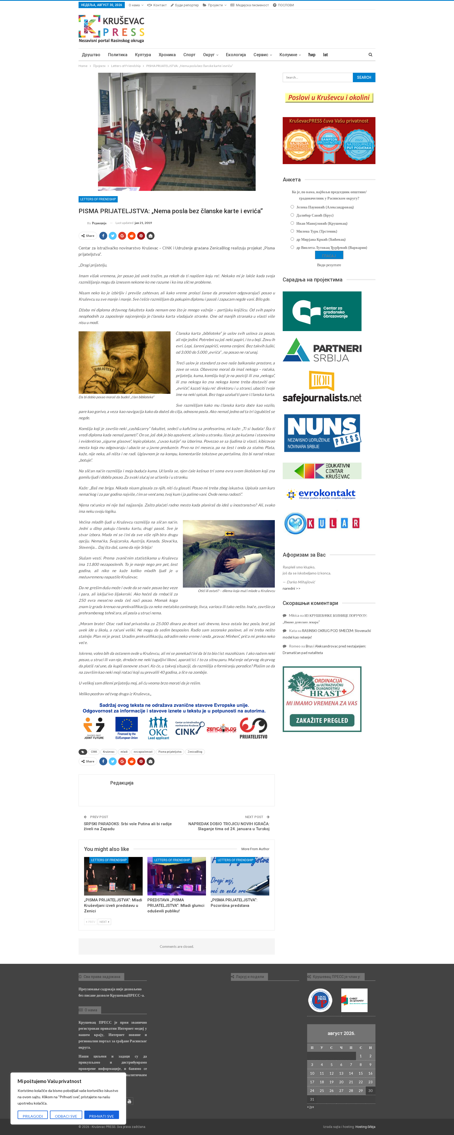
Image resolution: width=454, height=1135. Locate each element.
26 (331, 1091)
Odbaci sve (66, 1116)
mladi (124, 751)
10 (312, 1073)
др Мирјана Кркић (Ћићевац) (321, 239)
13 (341, 1073)
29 (361, 1091)
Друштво (91, 54)
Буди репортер (187, 5)
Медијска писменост (252, 5)
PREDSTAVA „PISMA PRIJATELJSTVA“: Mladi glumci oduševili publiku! (175, 905)
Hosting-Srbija (365, 1127)
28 (351, 1091)
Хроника (167, 54)
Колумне (288, 54)
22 (361, 1082)
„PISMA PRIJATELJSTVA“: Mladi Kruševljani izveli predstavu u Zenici (113, 905)
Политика (117, 54)
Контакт (160, 5)
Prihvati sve (101, 1116)
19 (331, 1082)
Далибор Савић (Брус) (315, 215)
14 (351, 1073)
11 (322, 1073)
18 (322, 1082)
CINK (94, 751)
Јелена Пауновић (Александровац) (325, 207)
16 (370, 1073)
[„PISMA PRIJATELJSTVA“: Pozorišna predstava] (240, 876)
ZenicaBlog (195, 751)
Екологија (236, 54)
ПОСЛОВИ (286, 5)
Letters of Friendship (98, 199)
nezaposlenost (143, 751)
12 (331, 1073)
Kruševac (109, 751)
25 (322, 1091)
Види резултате (329, 265)
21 (351, 1082)
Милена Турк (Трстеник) (316, 231)
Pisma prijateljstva (170, 751)
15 (361, 1073)
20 (341, 1082)
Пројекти (215, 5)
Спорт (189, 54)
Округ (209, 54)
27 (341, 1091)
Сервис (261, 54)
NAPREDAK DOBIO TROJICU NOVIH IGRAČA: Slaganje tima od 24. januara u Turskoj (229, 826)
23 (370, 1082)
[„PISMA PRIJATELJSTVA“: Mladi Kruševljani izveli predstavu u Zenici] (113, 876)
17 (312, 1082)
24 (312, 1091)
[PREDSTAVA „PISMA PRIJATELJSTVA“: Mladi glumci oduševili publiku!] (176, 876)
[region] (68, 1098)
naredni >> (292, 588)
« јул (310, 1107)
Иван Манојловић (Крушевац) (322, 223)
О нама (134, 5)
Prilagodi (33, 1116)
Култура (143, 54)
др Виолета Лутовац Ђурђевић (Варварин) (331, 247)
